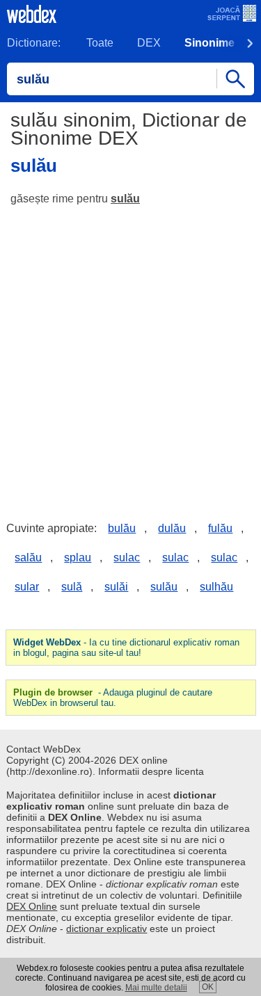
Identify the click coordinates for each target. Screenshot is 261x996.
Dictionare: (34, 43)
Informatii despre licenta (151, 771)
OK (208, 987)
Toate (99, 43)
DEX (149, 43)
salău (28, 557)
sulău (125, 198)
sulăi (116, 587)
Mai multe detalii (156, 988)
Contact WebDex (43, 749)
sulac (126, 557)
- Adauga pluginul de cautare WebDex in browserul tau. (112, 697)
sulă (71, 587)
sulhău (216, 587)
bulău (122, 528)
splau (77, 557)
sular (27, 587)
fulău (220, 528)
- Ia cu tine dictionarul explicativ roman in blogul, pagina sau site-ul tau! (126, 647)
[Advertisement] (130, 353)
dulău (172, 528)
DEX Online (31, 906)
